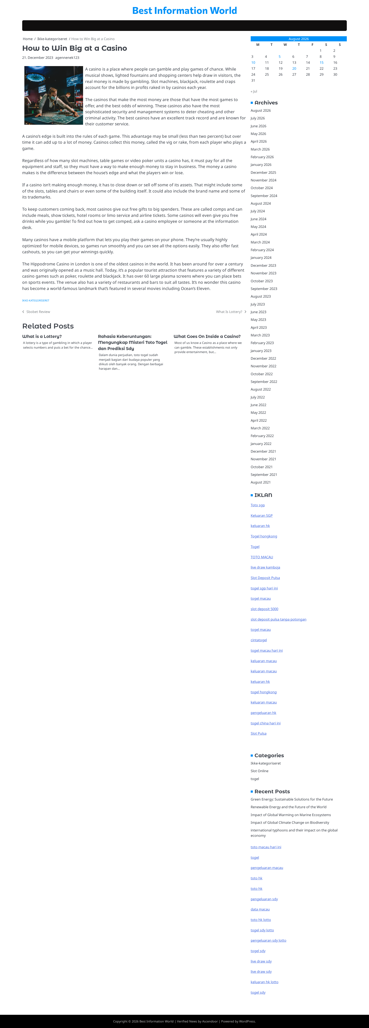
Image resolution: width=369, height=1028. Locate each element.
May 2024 (258, 226)
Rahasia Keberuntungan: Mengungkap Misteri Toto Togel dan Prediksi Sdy (132, 342)
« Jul (254, 91)
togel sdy (258, 992)
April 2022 (259, 420)
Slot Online (259, 771)
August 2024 (261, 203)
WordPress (247, 1021)
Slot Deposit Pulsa (265, 577)
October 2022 (262, 374)
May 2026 (258, 133)
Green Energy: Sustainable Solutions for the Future (292, 799)
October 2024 (262, 187)
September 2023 (264, 288)
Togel (255, 546)
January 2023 (261, 350)
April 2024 (259, 234)
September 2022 (264, 381)
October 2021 (262, 467)
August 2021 (261, 482)
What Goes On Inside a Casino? (207, 336)
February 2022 (262, 435)
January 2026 (261, 164)
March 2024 (260, 242)
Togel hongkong (264, 536)
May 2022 (258, 412)
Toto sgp (258, 505)
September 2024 (264, 195)
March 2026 (260, 149)
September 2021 (264, 474)
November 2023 (263, 273)
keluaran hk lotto (264, 982)
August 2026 (261, 110)
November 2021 (263, 459)
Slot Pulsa (258, 733)
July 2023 (258, 304)
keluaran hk (260, 525)
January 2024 (261, 257)
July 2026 (258, 118)
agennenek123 (67, 57)
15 (322, 62)
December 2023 (263, 265)
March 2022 (260, 428)
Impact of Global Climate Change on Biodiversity (290, 822)
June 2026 (258, 126)
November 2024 (263, 180)
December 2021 (263, 451)
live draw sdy (261, 961)
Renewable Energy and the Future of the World (289, 807)
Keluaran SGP (262, 515)
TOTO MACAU (262, 557)
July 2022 (258, 397)
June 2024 (258, 219)
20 (294, 68)
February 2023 (262, 342)
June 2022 (258, 405)
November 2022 (263, 366)
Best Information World (184, 10)
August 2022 (261, 389)
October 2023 (262, 281)
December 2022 (263, 358)
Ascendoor (210, 1021)
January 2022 (261, 443)
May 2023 (258, 319)
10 (253, 62)
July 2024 (258, 211)
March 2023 (260, 335)
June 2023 (258, 312)
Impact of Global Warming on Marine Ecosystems (291, 814)
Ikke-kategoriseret (35, 300)
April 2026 (259, 141)
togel (255, 778)
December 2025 (263, 172)
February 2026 (262, 157)
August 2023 (261, 296)
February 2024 (262, 250)
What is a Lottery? (42, 336)
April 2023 (259, 327)
